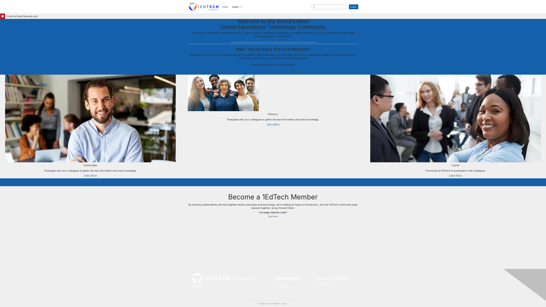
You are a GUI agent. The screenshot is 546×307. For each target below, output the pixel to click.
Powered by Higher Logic (273, 304)
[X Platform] (194, 286)
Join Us (273, 68)
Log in (353, 7)
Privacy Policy (321, 284)
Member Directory (282, 287)
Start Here (273, 216)
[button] (237, 7)
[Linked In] (197, 286)
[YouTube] (200, 286)
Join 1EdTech (280, 284)
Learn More (90, 175)
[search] (314, 6)
